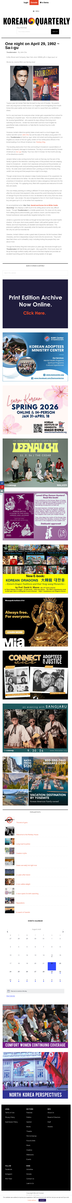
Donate (34, 2)
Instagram (8, 1174)
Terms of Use (9, 1113)
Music (28, 1145)
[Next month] (63, 932)
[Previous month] (7, 932)
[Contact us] (2, 491)
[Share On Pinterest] (2, 487)
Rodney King (40, 142)
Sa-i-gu (18, 152)
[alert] (35, 991)
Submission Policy (11, 1122)
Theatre (29, 1131)
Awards (50, 1127)
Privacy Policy (10, 1117)
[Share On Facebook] (2, 483)
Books (28, 1127)
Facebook (8, 1169)
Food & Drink (30, 1141)
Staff (49, 1122)
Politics (28, 1117)
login (26, 2)
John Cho (25, 135)
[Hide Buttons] (1, 494)
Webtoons (30, 1155)
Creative (29, 1150)
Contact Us (30, 1179)
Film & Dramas (31, 1136)
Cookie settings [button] (31, 1200)
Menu (37, 11)
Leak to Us (30, 1183)
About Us (51, 1113)
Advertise (29, 1169)
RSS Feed (8, 1179)
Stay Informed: (22, 28)
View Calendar (10, 996)
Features (29, 1113)
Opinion (29, 1122)
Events (28, 1159)
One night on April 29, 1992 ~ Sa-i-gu (32, 46)
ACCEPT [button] (42, 1200)
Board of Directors (54, 1117)
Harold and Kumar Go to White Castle (44, 205)
